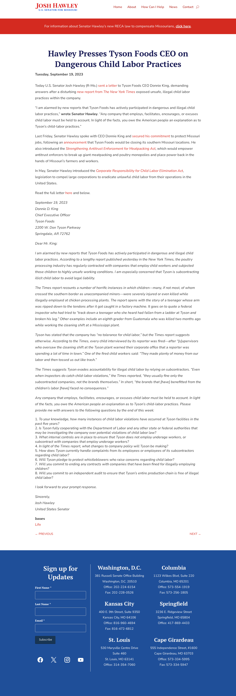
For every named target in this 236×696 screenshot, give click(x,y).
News (173, 7)
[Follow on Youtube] (80, 660)
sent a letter (107, 85)
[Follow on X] (54, 660)
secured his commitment (151, 136)
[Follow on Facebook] (40, 660)
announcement (75, 142)
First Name (43, 588)
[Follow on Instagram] (67, 660)
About (131, 7)
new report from (106, 91)
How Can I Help (152, 7)
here (68, 193)
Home (118, 7)
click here (183, 26)
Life (38, 524)
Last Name (43, 604)
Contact (188, 7)
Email (40, 620)
